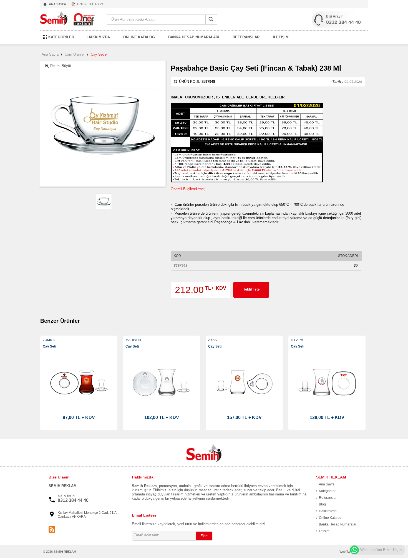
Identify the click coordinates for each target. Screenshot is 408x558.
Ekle (204, 536)
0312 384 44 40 (343, 22)
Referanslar (328, 498)
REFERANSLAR (246, 37)
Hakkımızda (328, 511)
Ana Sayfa (50, 54)
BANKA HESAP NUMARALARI (193, 37)
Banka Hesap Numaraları (338, 524)
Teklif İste (251, 289)
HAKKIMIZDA (98, 37)
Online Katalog (330, 518)
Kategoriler (327, 491)
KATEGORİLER (61, 37)
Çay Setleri (100, 54)
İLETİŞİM (281, 37)
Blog (322, 504)
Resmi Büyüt (60, 66)
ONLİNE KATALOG (90, 4)
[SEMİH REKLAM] (70, 19)
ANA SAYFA (57, 4)
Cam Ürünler (75, 54)
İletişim (324, 531)
